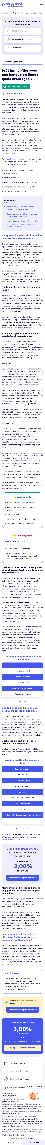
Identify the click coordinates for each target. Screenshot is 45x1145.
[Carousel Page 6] (28, 828)
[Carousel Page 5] (26, 828)
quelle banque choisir (16, 159)
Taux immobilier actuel (22, 1022)
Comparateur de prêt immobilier (22, 1010)
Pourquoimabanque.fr (11, 840)
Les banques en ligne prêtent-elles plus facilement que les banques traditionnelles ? (22, 224)
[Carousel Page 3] (25, 701)
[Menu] (41, 4)
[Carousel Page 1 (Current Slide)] (20, 701)
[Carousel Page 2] (22, 701)
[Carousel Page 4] (23, 828)
